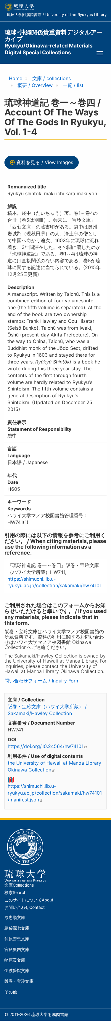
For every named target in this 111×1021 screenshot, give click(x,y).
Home (15, 78)
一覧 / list (73, 85)
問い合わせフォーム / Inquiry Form (42, 681)
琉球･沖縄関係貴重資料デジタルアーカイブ (53, 36)
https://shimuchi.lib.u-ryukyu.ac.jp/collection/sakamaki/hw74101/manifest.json (55, 793)
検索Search (15, 892)
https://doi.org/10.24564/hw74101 (45, 746)
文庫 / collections (51, 78)
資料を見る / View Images (44, 162)
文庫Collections (19, 885)
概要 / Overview (35, 85)
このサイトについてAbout (28, 900)
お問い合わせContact (24, 907)
